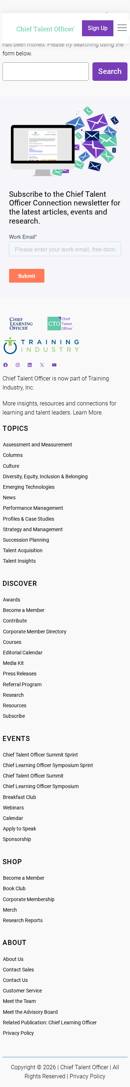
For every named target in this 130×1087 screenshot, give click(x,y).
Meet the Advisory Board (30, 1012)
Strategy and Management (33, 529)
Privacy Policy (18, 1033)
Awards (11, 600)
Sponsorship (17, 839)
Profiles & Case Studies (28, 519)
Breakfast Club (19, 797)
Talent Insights (19, 561)
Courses (12, 642)
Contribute (15, 621)
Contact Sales (18, 970)
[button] (122, 28)
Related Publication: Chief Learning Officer (50, 1023)
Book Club (14, 889)
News (9, 498)
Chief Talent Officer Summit (33, 776)
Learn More (87, 412)
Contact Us (15, 980)
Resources (14, 706)
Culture (11, 466)
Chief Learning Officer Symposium (41, 786)
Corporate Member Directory (34, 632)
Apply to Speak (19, 829)
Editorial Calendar (23, 653)
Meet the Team (19, 1001)
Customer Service (22, 991)
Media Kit (13, 663)
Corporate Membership (29, 899)
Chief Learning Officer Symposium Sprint (48, 765)
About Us (13, 959)
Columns (13, 455)
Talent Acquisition (23, 550)
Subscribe (14, 716)
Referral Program (22, 685)
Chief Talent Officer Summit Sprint (40, 755)
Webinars (13, 808)
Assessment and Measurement (37, 445)
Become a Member (23, 610)
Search (110, 71)
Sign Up (98, 28)
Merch (10, 910)
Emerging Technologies (29, 487)
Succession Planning (26, 540)
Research (13, 695)
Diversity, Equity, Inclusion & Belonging (45, 477)
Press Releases (19, 674)
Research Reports (23, 920)
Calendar (13, 818)
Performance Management (33, 508)
